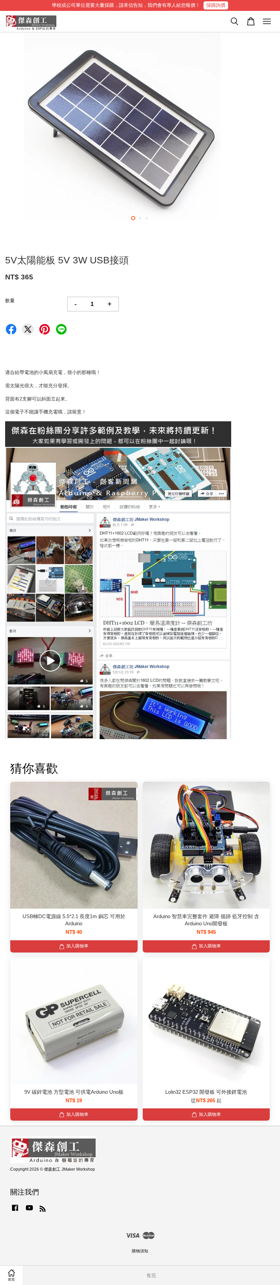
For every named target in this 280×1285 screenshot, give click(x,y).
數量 (10, 300)
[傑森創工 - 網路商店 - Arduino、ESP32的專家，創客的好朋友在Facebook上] (15, 1211)
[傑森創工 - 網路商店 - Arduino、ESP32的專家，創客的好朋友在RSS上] (42, 1210)
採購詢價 (215, 5)
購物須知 (140, 1251)
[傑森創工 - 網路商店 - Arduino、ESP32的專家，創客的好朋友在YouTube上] (29, 1211)
